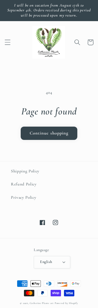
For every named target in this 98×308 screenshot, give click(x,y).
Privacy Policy (23, 197)
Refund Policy (24, 184)
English (46, 261)
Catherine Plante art (42, 303)
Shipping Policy (25, 171)
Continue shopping (49, 133)
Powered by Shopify (66, 303)
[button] (7, 42)
